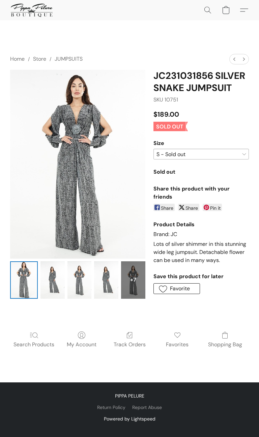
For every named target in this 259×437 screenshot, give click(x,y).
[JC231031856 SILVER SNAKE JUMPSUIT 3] (106, 280)
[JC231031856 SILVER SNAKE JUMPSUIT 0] (24, 280)
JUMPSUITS (69, 58)
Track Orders (130, 344)
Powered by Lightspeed (129, 419)
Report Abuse (147, 407)
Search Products (33, 344)
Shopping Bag (225, 344)
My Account (81, 344)
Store (39, 58)
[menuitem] (234, 59)
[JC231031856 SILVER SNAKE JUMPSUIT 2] (79, 280)
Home (17, 58)
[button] (32, 10)
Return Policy (111, 407)
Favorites (177, 344)
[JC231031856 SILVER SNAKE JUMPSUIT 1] (52, 280)
